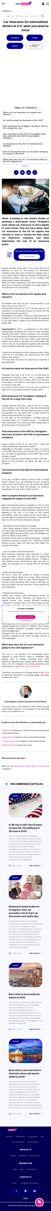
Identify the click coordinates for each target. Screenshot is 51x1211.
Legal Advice (34, 1155)
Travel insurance (8, 741)
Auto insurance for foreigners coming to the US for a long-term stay (25, 127)
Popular (16, 1041)
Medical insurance (9, 745)
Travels (35, 38)
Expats (15, 46)
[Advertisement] (25, 78)
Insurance (23, 1155)
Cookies (16, 611)
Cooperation (33, 1136)
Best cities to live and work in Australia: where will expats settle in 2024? (25, 1073)
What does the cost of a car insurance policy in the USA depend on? (25, 161)
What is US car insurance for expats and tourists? (22, 114)
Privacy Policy (33, 1142)
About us (9, 1136)
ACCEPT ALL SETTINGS (25, 617)
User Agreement (18, 1142)
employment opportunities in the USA (30, 766)
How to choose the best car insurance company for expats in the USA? (25, 153)
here (22, 711)
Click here (29, 257)
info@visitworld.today (29, 1183)
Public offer (20, 1136)
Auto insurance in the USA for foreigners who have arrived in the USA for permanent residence (24, 136)
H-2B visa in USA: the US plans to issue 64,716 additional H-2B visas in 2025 (25, 828)
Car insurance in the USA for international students (22, 145)
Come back (6, 11)
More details (34, 865)
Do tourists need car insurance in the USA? (23, 120)
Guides (13, 1155)
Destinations (32, 1169)
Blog (14, 1169)
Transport (15, 38)
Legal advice (7, 737)
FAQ (42, 1136)
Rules (21, 1169)
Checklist (5, 730)
